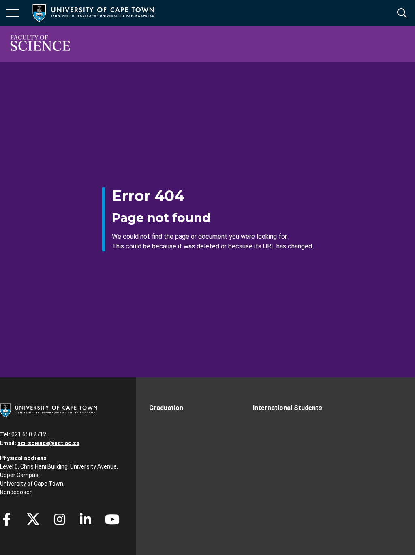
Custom (59, 519)
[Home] (48, 409)
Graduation (166, 408)
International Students (287, 408)
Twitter (33, 519)
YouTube (112, 519)
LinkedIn (85, 519)
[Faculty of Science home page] (40, 44)
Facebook (6, 519)
